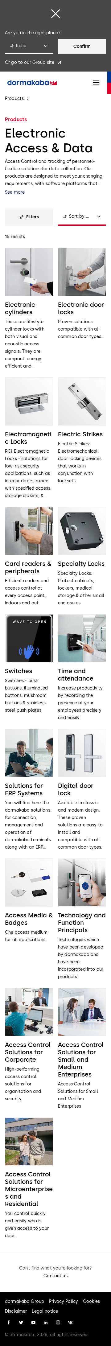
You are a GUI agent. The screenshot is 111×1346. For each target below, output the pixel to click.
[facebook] (8, 1322)
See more (15, 192)
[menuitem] (32, 82)
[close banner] (55, 13)
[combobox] (29, 46)
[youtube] (33, 1322)
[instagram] (58, 1322)
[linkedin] (45, 1322)
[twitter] (21, 1322)
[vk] (70, 1322)
